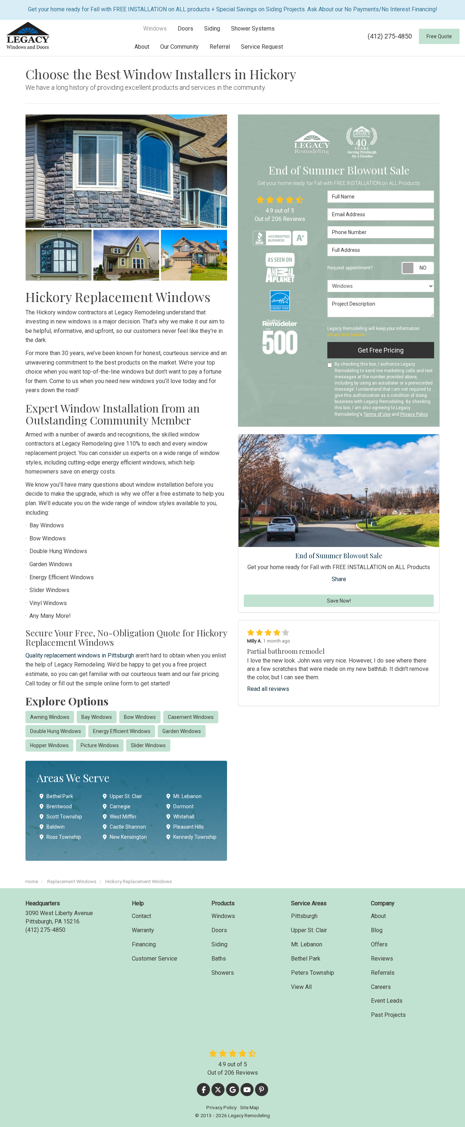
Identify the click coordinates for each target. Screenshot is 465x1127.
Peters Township (312, 972)
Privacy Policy (414, 414)
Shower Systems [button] (253, 28)
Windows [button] (155, 28)
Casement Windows (191, 717)
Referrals (383, 972)
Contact (141, 916)
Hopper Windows (49, 745)
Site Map (249, 1107)
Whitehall (183, 817)
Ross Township (63, 837)
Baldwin (55, 827)
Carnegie (120, 806)
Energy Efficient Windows (121, 731)
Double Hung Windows (55, 731)
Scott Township (64, 817)
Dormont (183, 806)
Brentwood (59, 806)
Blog (377, 930)
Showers (222, 972)
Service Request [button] (262, 46)
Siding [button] (212, 28)
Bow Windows (140, 717)
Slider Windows (148, 745)
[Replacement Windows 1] (126, 171)
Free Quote (439, 36)
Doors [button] (185, 28)
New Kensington (128, 837)
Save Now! (339, 601)
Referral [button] (220, 46)
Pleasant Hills (188, 827)
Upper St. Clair (126, 796)
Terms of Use (377, 414)
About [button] (141, 46)
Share (339, 579)
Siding (219, 944)
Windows (223, 916)
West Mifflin (123, 817)
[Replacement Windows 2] (58, 255)
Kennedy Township (195, 837)
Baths (218, 958)
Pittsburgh (304, 916)
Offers (379, 944)
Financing (144, 944)
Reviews (382, 958)
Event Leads (387, 1000)
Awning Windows (49, 717)
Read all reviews (268, 688)
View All (301, 986)
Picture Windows (100, 745)
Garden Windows (181, 731)
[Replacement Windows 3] (126, 255)
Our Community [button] (179, 46)
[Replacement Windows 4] (194, 255)
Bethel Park (59, 796)
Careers (381, 986)
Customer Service (154, 958)
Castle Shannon (128, 827)
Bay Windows (96, 717)
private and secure (346, 334)
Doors (219, 930)
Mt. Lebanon (187, 796)
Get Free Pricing (381, 350)
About (378, 916)
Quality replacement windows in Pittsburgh (79, 655)
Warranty (143, 930)
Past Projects (388, 1014)
